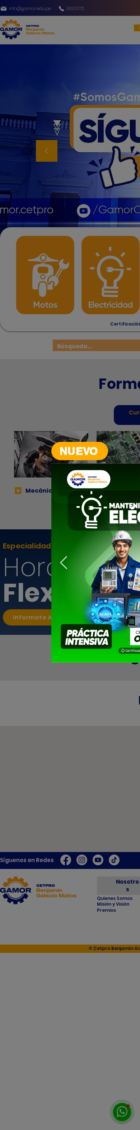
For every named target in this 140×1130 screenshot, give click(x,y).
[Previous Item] (64, 563)
